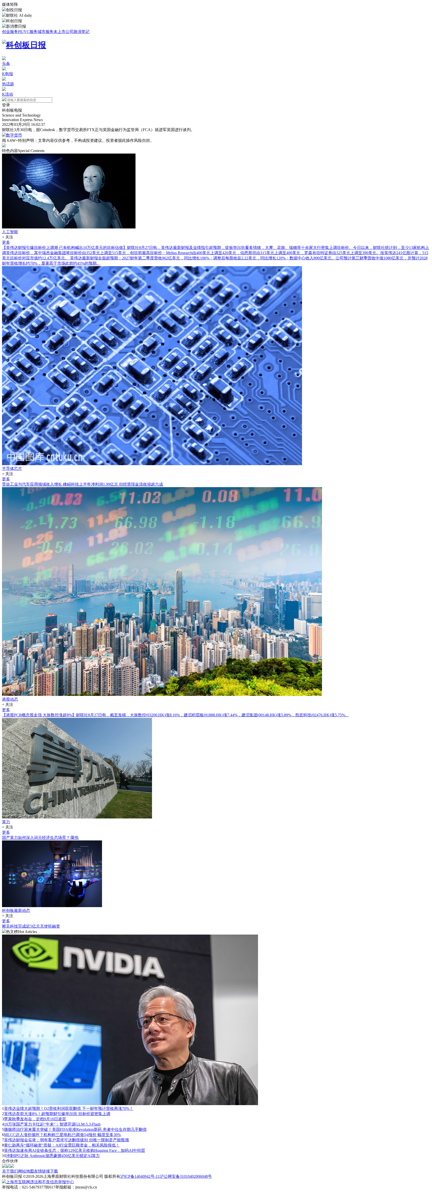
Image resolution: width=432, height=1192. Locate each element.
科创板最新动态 (16, 910)
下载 (54, 1171)
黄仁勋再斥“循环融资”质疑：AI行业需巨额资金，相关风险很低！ (62, 1145)
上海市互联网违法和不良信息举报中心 (40, 1182)
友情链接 (42, 1171)
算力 (6, 822)
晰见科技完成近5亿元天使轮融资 (31, 926)
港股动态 (10, 699)
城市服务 (46, 31)
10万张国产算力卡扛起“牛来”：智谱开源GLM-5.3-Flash (52, 1124)
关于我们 (10, 1171)
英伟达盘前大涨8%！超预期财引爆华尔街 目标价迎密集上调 (57, 1114)
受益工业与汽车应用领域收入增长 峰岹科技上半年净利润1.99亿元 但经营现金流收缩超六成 (82, 484)
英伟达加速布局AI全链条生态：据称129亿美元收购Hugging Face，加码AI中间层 (74, 1150)
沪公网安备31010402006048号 (186, 1176)
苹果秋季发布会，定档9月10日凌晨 (35, 1119)
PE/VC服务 (28, 31)
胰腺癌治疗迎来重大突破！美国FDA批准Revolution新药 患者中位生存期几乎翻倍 (75, 1129)
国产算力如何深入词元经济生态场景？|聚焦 (40, 837)
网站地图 (26, 1171)
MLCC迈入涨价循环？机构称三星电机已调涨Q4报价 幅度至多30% (62, 1135)
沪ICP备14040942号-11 (140, 1176)
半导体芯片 (12, 468)
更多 (6, 242)
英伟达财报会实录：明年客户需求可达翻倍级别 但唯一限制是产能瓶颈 (66, 1140)
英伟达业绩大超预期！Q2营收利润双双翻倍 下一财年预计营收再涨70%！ (68, 1108)
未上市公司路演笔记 (72, 31)
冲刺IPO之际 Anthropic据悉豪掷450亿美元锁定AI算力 (53, 1156)
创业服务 (10, 31)
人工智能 (10, 232)
